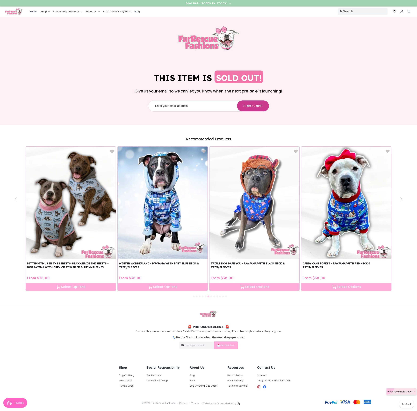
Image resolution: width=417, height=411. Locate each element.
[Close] (254, 19)
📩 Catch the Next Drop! (231, 87)
